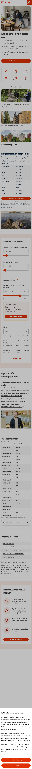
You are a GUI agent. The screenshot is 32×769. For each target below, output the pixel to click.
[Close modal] (16, 384)
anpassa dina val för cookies (14, 744)
